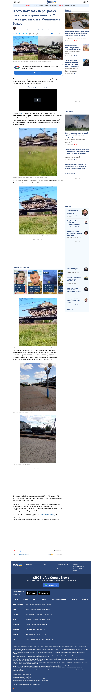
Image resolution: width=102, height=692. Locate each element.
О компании (29, 564)
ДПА (45, 614)
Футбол (27, 609)
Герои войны (29, 5)
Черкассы (49, 604)
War (27, 27)
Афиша (27, 639)
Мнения (68, 206)
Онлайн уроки (38, 614)
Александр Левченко (71, 283)
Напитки (34, 624)
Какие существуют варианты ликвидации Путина (73, 300)
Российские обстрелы (70, 5)
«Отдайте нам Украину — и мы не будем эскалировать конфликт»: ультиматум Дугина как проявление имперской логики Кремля (74, 222)
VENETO (61, 5)
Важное (68, 10)
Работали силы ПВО (70, 171)
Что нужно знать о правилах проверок (75, 38)
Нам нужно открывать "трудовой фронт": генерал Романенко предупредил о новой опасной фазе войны (77, 135)
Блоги (64, 599)
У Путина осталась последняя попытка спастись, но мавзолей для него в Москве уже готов (73, 211)
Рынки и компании (30, 629)
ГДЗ (27, 614)
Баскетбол (33, 609)
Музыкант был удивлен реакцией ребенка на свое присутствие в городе (72, 70)
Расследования (57, 599)
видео (21, 113)
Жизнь (44, 599)
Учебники (31, 614)
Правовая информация (62, 564)
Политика (25, 599)
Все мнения (70, 309)
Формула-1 (48, 609)
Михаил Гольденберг (71, 237)
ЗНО (48, 614)
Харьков (32, 604)
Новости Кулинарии (42, 624)
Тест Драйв (28, 619)
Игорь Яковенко (70, 304)
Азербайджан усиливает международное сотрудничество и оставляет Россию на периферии (74, 279)
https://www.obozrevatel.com (65, 646)
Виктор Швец (69, 216)
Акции (43, 619)
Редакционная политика (23, 554)
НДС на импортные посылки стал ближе (73, 269)
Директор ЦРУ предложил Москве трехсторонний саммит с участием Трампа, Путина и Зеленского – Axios (77, 152)
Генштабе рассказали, (47, 515)
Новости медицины (31, 634)
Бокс (43, 609)
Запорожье (38, 604)
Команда (44, 564)
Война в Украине (38, 5)
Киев (27, 604)
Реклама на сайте (30, 568)
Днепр (43, 604)
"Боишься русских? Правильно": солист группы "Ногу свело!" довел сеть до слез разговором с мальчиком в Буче (72, 63)
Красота (38, 639)
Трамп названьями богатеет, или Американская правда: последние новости (74, 289)
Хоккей (39, 609)
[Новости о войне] (50, 554)
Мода (43, 639)
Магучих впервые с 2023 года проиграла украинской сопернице (73, 47)
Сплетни (33, 639)
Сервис (48, 619)
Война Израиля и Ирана (51, 5)
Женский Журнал (50, 639)
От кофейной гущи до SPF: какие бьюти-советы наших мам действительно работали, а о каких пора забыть (74, 233)
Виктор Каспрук (70, 226)
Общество (75, 599)
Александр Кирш (70, 272)
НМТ (52, 614)
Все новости (85, 599)
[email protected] (31, 680)
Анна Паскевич (21, 27)
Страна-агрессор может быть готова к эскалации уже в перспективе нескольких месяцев (76, 141)
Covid (45, 634)
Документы (44, 568)
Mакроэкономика (41, 629)
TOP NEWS (69, 111)
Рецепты (28, 624)
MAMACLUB (39, 634)
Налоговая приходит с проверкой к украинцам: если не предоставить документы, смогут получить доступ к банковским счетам (77, 34)
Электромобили (37, 619)
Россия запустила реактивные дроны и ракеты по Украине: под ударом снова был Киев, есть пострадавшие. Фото (76, 167)
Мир (34, 599)
